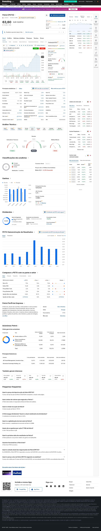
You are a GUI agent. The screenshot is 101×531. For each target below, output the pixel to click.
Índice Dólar (72, 45)
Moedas (71, 16)
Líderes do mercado (75, 101)
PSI (70, 33)
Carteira (71, 487)
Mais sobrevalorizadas (85, 160)
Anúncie (88, 484)
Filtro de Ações (59, 4)
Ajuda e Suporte (90, 487)
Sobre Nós (88, 481)
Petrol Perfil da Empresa (12, 303)
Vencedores (79, 105)
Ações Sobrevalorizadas (76, 6)
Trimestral (9, 235)
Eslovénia (62, 315)
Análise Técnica (9, 124)
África (59, 6)
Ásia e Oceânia (53, 6)
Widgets (71, 490)
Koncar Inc (18, 375)
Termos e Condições (73, 527)
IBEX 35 (71, 40)
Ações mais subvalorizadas (73, 156)
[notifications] (95, 1)
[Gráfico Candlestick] (4, 45)
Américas (36, 6)
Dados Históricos (23, 41)
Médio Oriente (46, 6)
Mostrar (26, 297)
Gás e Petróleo (61, 306)
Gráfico (9, 38)
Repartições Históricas (33, 41)
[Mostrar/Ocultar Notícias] (35, 45)
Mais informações (29, 32)
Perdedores (86, 105)
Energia (63, 309)
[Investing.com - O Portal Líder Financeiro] (8, 1)
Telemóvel (71, 484)
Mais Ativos (72, 105)
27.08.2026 (41, 110)
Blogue (71, 481)
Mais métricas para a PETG (58, 88)
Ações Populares (74, 131)
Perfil (10, 41)
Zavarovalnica (58, 375)
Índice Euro (71, 47)
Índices (76, 16)
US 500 (71, 43)
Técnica (36, 38)
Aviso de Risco (95, 527)
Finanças (29, 38)
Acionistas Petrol (9, 326)
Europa (40, 6)
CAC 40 (71, 38)
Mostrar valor (61, 21)
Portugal (17, 6)
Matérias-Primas (82, 17)
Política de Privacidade (85, 527)
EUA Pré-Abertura (29, 6)
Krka (30, 375)
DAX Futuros (72, 36)
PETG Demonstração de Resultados (17, 232)
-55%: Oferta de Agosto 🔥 (70, 1)
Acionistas (15, 41)
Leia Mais (4, 315)
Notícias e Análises (19, 38)
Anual (3, 235)
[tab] (5, 129)
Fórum (42, 38)
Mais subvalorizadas (73, 160)
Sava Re (43, 375)
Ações (4, 6)
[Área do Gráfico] (6, 45)
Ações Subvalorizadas (65, 6)
